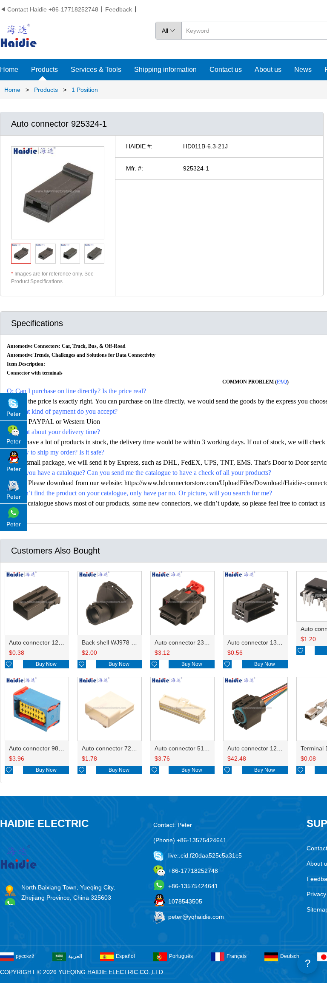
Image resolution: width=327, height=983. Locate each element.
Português (181, 956)
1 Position (85, 89)
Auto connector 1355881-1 (263, 642)
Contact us (225, 69)
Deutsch (289, 956)
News (303, 69)
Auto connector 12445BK (261, 748)
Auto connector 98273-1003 (46, 748)
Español (125, 956)
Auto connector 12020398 (44, 642)
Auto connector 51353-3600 (192, 748)
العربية (75, 956)
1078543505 (185, 901)
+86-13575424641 (193, 886)
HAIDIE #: (139, 146)
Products (44, 69)
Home (9, 69)
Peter (13, 413)
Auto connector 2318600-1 (191, 642)
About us (268, 69)
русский (25, 956)
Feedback (118, 9)
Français (237, 956)
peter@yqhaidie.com (196, 916)
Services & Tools (96, 69)
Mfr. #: (134, 168)
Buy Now (46, 664)
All (168, 30)
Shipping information (165, 69)
